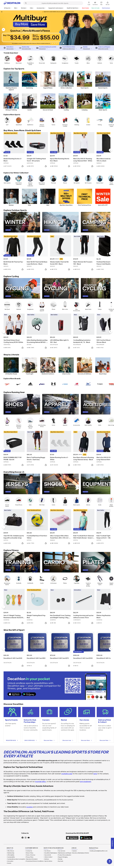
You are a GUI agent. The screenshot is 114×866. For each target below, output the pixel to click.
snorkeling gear (66, 774)
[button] (50, 43)
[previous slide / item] (3, 29)
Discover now (67, 740)
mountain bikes (40, 781)
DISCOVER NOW (29, 740)
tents (95, 774)
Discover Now (48, 740)
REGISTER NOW (11, 740)
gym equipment (85, 781)
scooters (29, 807)
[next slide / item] (110, 29)
